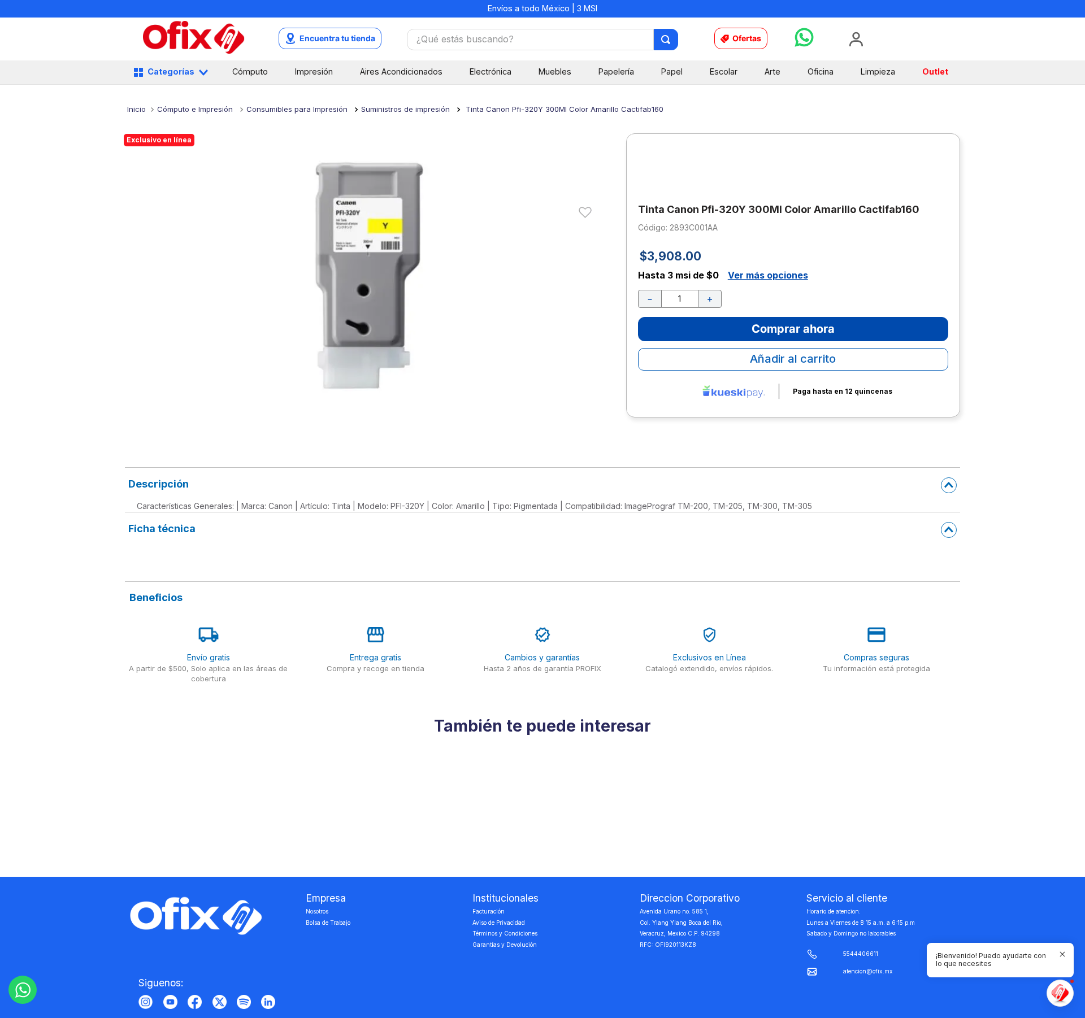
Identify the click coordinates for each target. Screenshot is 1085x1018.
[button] (993, 960)
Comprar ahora (793, 304)
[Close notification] (1062, 954)
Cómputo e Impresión (195, 109)
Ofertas (746, 38)
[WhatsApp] (22, 990)
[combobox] (542, 39)
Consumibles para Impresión (297, 109)
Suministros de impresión (405, 109)
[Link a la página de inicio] (136, 109)
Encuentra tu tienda (337, 38)
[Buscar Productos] (666, 39)
